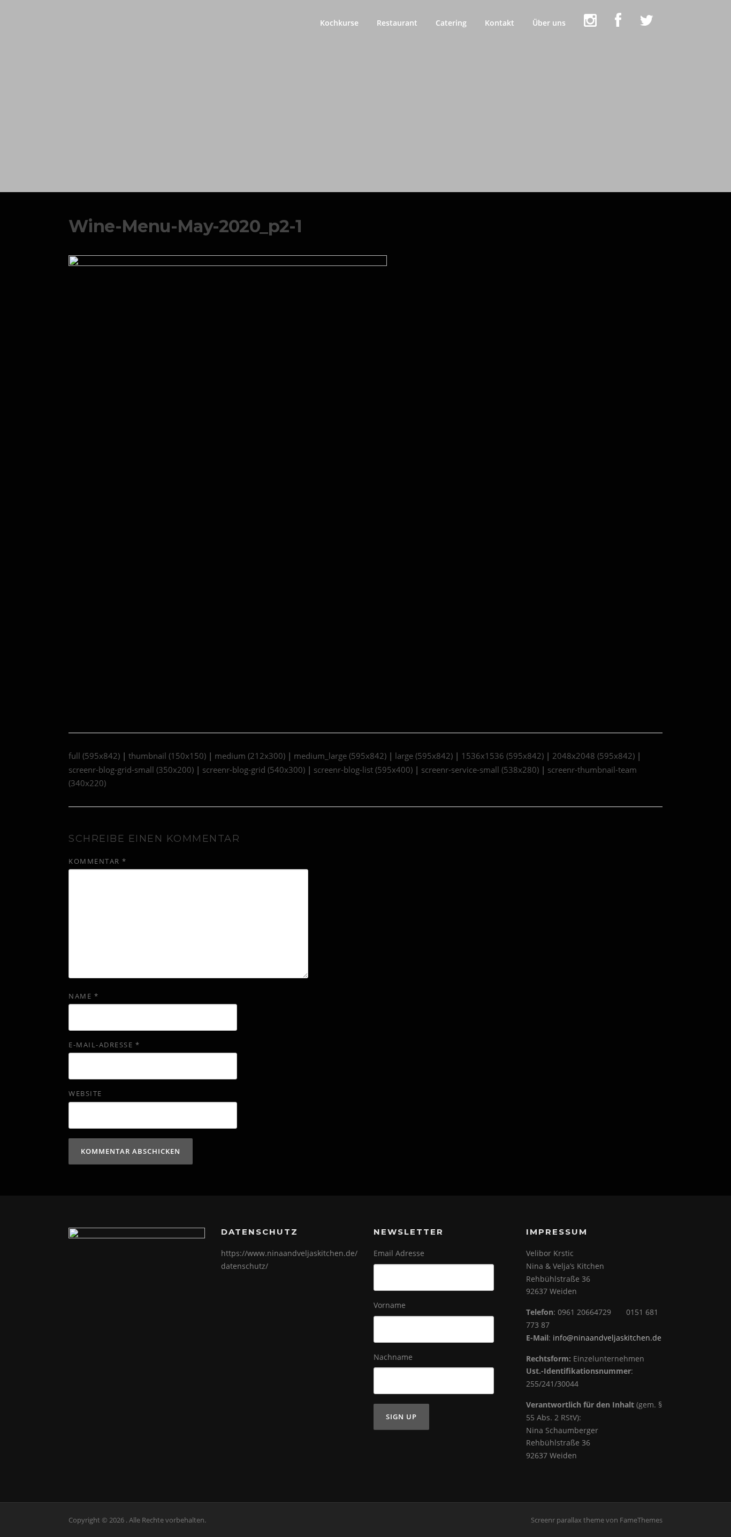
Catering (451, 23)
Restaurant (397, 23)
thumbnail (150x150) (167, 755)
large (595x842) (424, 755)
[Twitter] (646, 22)
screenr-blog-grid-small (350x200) (131, 769)
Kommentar (97, 861)
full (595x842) (94, 755)
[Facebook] (618, 22)
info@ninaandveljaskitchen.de (607, 1338)
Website (85, 1093)
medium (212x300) (250, 755)
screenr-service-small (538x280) (480, 769)
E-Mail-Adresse (104, 1044)
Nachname (393, 1357)
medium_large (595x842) (340, 755)
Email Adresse (399, 1253)
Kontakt (499, 23)
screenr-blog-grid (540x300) (253, 769)
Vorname (390, 1305)
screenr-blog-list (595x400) (363, 769)
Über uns (549, 23)
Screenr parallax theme (567, 1520)
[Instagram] (590, 22)
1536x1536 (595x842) (502, 755)
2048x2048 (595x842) (593, 755)
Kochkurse (339, 23)
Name (83, 996)
